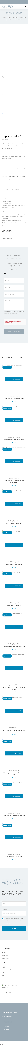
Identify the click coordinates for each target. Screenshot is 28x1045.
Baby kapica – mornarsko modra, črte (14, 731)
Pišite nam (4, 976)
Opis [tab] (8, 189)
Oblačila (23, 176)
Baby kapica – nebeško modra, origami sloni (14, 481)
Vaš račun (4, 952)
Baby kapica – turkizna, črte (14, 439)
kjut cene (11, 180)
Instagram (6, 1029)
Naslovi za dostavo (6, 958)
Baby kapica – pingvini (14, 564)
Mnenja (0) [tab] (17, 189)
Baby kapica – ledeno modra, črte (14, 815)
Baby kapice (13, 396)
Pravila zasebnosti (6, 970)
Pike (9, 396)
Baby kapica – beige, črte (14, 856)
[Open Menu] (25, 6)
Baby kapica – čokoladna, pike (14, 398)
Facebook (6, 1026)
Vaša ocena (14, 269)
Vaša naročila (5, 955)
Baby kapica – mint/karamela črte (14, 646)
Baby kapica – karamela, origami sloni (14, 688)
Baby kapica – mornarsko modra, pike (14, 773)
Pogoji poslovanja (6, 967)
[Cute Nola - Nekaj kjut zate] (7, 6)
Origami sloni (11, 478)
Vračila (3, 973)
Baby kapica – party (14, 605)
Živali (9, 562)
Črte (9, 437)
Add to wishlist (24, 367)
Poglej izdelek (14, 379)
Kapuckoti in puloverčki (15, 176)
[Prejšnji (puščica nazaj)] (0, 1044)
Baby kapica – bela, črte (14, 523)
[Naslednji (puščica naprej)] (2, 1044)
